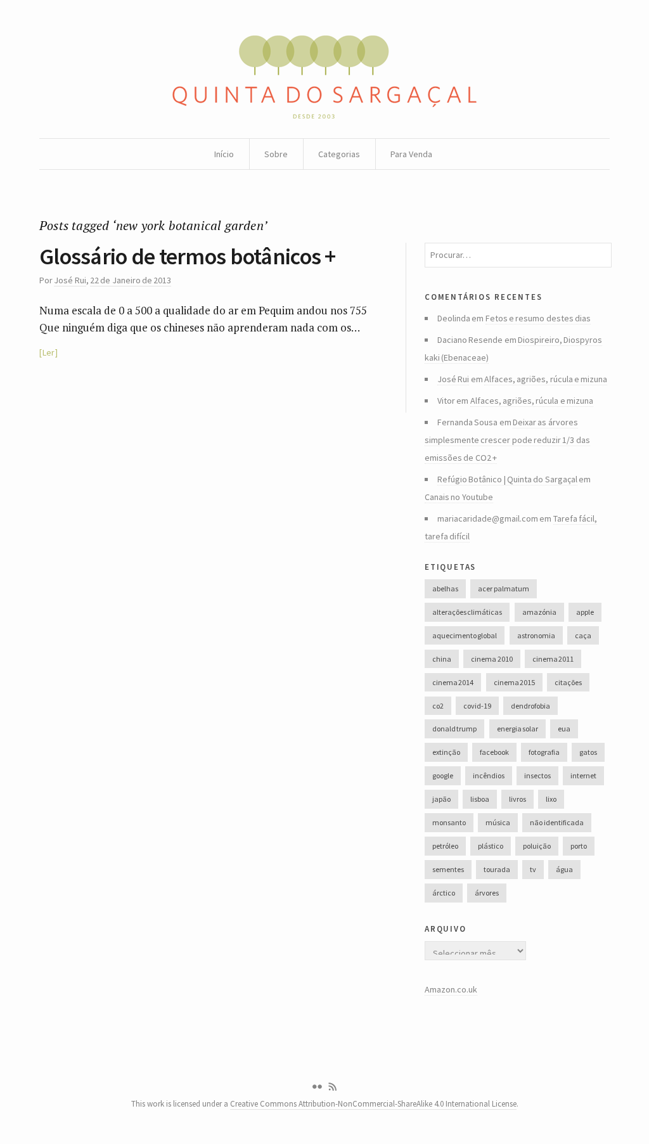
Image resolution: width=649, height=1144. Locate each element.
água (564, 869)
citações (568, 682)
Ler (48, 352)
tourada (497, 869)
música (497, 822)
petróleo (445, 846)
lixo (551, 799)
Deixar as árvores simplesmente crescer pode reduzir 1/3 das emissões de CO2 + (507, 439)
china (441, 659)
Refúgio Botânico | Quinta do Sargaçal (507, 479)
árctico (443, 892)
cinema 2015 (514, 682)
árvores (487, 892)
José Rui (70, 280)
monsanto (449, 822)
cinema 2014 (452, 682)
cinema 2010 (491, 659)
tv (533, 869)
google (442, 775)
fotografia (544, 752)
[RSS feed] (332, 1087)
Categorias (339, 154)
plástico (490, 846)
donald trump (454, 728)
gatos (588, 752)
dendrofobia (530, 705)
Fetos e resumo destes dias (538, 318)
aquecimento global (464, 635)
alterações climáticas (467, 612)
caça (583, 635)
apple (585, 612)
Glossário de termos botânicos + (187, 256)
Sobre (276, 154)
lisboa (479, 799)
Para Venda (411, 154)
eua (564, 728)
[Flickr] (317, 1087)
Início (224, 154)
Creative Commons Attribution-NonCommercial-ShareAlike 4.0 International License (373, 1103)
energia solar (517, 728)
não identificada (556, 822)
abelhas (445, 588)
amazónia (539, 612)
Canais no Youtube (459, 497)
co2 (438, 705)
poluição (537, 846)
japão (441, 799)
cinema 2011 (553, 659)
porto (578, 846)
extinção (446, 752)
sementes (448, 869)
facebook (494, 752)
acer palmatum (503, 588)
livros (517, 799)
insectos (537, 775)
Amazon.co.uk (451, 989)
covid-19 (477, 705)
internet (583, 775)
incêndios (488, 775)
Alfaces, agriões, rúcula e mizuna (545, 379)
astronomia (536, 635)
